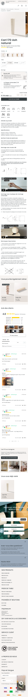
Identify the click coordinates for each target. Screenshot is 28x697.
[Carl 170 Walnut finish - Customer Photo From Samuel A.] (21, 331)
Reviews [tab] (4, 339)
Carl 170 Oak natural (6, 386)
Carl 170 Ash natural (6, 361)
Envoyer (23, 519)
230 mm (16, 62)
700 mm (4, 66)
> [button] (18, 441)
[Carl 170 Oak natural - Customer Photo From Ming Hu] (7, 327)
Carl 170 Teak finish (6, 418)
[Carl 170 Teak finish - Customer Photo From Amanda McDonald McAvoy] (7, 331)
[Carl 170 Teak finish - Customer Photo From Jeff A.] (11, 327)
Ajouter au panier (14, 99)
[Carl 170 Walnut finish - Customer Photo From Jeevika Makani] (21, 327)
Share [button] (5, 364)
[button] (23, 364)
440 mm (22, 62)
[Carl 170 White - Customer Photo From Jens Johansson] (16, 331)
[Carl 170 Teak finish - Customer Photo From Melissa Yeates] (11, 331)
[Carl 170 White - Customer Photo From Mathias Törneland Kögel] (16, 327)
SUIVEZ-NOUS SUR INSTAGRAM (9, 457)
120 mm (4, 62)
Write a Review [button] (14, 335)
